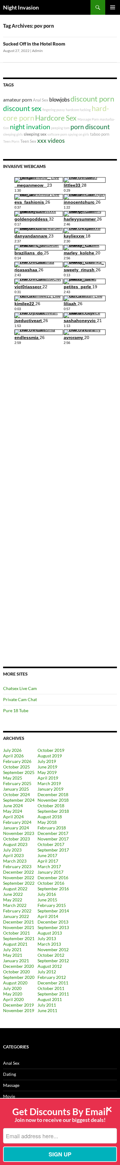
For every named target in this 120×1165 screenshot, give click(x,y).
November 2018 (53, 800)
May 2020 (12, 993)
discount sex (22, 108)
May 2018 (47, 822)
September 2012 (53, 960)
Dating (9, 1074)
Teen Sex (28, 141)
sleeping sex (35, 134)
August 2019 (50, 755)
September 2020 (18, 977)
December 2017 (53, 833)
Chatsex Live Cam (20, 688)
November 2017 (53, 838)
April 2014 (48, 916)
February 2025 (17, 783)
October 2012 (51, 955)
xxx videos (51, 140)
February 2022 (17, 910)
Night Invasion (21, 7)
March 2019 (49, 783)
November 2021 (18, 927)
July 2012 (47, 971)
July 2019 (47, 761)
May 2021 (12, 955)
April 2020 (13, 999)
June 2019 (47, 766)
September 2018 (53, 811)
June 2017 (47, 855)
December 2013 (53, 921)
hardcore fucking (78, 110)
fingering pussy (53, 110)
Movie (9, 1096)
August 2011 (50, 999)
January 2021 (16, 960)
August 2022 (15, 888)
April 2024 (13, 816)
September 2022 (18, 883)
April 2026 (13, 755)
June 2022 (13, 894)
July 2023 (12, 849)
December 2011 (53, 982)
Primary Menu (112, 7)
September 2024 (18, 800)
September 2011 (53, 993)
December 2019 (18, 1004)
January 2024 (16, 827)
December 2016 (53, 877)
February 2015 (52, 905)
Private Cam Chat (20, 699)
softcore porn (57, 134)
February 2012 (52, 977)
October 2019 (51, 750)
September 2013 (53, 927)
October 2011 (51, 988)
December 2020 (18, 966)
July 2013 (47, 938)
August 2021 (15, 944)
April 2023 (13, 855)
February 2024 (17, 822)
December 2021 (18, 921)
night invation (30, 126)
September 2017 (53, 849)
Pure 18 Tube (15, 710)
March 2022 (14, 905)
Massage (11, 1085)
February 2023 (17, 866)
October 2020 (16, 971)
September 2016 (53, 888)
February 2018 (52, 827)
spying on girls (78, 134)
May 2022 (12, 899)
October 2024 (16, 794)
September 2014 (53, 910)
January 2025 (16, 789)
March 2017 (49, 866)
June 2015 (47, 899)
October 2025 (16, 766)
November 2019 (18, 1010)
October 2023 (16, 838)
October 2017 (51, 844)
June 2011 (47, 1010)
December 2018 (53, 794)
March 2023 (14, 861)
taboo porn (99, 134)
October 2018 (51, 805)
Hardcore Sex (56, 118)
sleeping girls (13, 134)
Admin (37, 50)
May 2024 (12, 811)
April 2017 (48, 861)
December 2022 (18, 872)
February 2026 (17, 761)
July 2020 (12, 988)
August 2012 (50, 966)
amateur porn (17, 99)
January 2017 (50, 872)
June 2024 (13, 805)
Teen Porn (11, 141)
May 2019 (47, 772)
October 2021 (16, 933)
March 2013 (49, 944)
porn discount (90, 126)
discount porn (92, 98)
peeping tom (60, 128)
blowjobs (59, 99)
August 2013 (50, 933)
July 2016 (47, 894)
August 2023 (15, 844)
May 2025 (12, 777)
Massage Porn (88, 119)
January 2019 (50, 789)
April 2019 (48, 777)
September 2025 (18, 772)
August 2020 (15, 982)
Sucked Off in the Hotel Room (34, 43)
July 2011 (47, 1004)
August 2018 (50, 816)
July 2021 (12, 949)
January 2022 (16, 916)
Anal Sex (40, 100)
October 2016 (51, 883)
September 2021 (18, 938)
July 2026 (12, 750)
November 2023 (18, 833)
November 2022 (18, 877)
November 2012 (53, 949)
